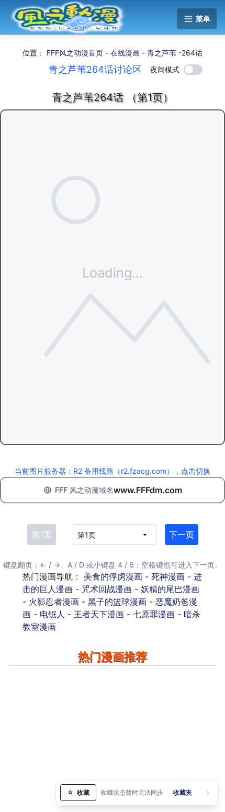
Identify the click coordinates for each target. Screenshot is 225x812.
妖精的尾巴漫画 (170, 589)
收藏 (78, 792)
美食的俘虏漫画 (113, 576)
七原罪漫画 (154, 614)
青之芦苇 (161, 52)
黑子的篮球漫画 (117, 601)
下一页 (181, 534)
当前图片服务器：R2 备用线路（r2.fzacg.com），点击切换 (112, 470)
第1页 (41, 534)
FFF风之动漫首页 (75, 52)
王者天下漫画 (99, 614)
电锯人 (52, 614)
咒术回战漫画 (107, 589)
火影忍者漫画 (54, 601)
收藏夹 (182, 792)
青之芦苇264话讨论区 (95, 69)
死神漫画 (168, 576)
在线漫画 (125, 52)
